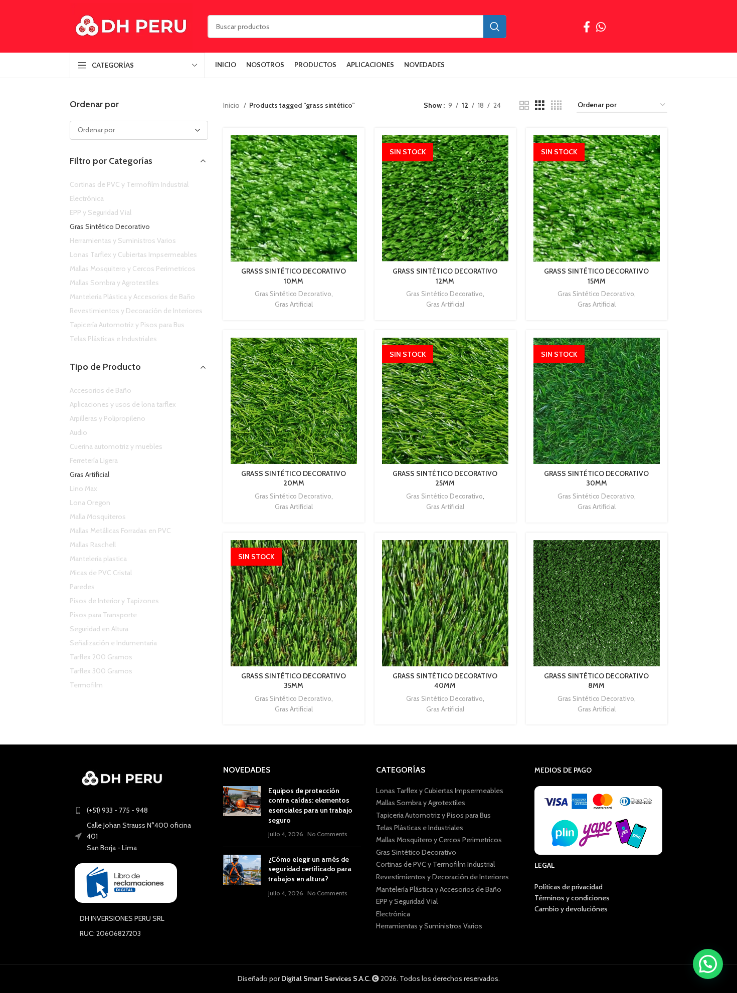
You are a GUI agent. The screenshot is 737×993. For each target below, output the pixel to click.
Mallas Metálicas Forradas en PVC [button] (120, 530)
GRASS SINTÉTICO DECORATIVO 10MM (293, 276)
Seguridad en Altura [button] (99, 628)
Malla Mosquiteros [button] (98, 516)
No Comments (327, 834)
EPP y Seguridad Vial (407, 901)
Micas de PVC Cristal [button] (101, 572)
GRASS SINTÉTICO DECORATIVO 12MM (445, 276)
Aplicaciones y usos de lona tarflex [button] (123, 404)
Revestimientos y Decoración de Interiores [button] (136, 310)
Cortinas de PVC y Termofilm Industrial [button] (129, 184)
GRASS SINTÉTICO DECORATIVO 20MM (293, 478)
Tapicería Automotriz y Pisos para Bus (433, 815)
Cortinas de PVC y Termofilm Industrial (435, 864)
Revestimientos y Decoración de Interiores (442, 876)
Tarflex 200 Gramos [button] (101, 656)
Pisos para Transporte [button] (103, 614)
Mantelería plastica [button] (98, 558)
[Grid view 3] (539, 105)
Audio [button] (78, 432)
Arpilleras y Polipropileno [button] (107, 418)
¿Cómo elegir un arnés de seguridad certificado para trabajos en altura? (309, 869)
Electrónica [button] (87, 198)
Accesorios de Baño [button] (100, 390)
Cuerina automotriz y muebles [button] (116, 446)
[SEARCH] (494, 26)
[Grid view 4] (556, 105)
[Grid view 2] (524, 105)
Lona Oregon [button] (90, 502)
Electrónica (393, 913)
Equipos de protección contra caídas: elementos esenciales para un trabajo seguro (310, 805)
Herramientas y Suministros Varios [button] (123, 240)
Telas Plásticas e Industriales (419, 827)
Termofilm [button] (86, 684)
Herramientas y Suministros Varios (429, 925)
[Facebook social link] (586, 26)
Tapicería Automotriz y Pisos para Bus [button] (127, 324)
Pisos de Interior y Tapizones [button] (114, 600)
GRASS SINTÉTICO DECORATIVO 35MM (293, 680)
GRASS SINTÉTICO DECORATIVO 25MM (445, 478)
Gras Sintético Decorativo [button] (110, 226)
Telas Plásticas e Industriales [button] (113, 338)
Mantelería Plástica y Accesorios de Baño (438, 889)
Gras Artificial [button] (89, 474)
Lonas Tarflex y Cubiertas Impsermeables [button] (133, 254)
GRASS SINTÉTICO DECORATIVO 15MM (596, 276)
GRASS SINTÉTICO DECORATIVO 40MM (445, 680)
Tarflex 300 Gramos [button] (101, 670)
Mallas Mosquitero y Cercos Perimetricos (439, 839)
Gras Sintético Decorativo (293, 294)
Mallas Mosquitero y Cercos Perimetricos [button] (133, 268)
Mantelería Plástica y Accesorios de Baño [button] (132, 296)
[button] (708, 964)
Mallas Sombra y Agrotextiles (420, 802)
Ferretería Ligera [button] (94, 460)
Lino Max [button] (83, 488)
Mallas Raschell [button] (93, 544)
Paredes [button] (82, 586)
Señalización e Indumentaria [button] (113, 642)
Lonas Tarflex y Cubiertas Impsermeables (439, 790)
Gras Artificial (294, 304)
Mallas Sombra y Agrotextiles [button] (114, 282)
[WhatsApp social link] (601, 26)
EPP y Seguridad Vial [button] (100, 212)
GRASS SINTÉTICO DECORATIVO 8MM (596, 680)
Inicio (232, 105)
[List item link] (139, 810)
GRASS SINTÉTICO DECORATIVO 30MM (596, 478)
